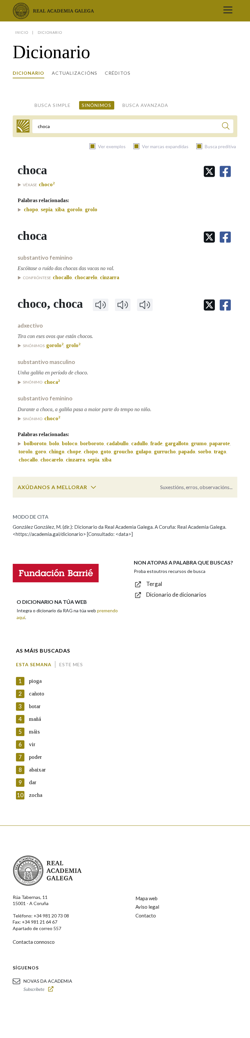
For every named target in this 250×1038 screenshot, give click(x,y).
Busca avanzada (145, 105)
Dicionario (28, 73)
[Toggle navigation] (227, 10)
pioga (35, 681)
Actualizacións (74, 73)
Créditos (118, 73)
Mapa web (146, 898)
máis (34, 732)
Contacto (145, 915)
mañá (35, 719)
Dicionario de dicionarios (176, 594)
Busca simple (53, 105)
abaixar (37, 770)
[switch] (93, 487)
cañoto (36, 694)
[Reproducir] (100, 305)
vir (32, 744)
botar (35, 706)
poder (35, 757)
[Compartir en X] (209, 171)
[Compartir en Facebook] (225, 171)
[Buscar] (225, 127)
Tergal (154, 583)
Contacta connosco (34, 942)
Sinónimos (96, 105)
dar (32, 782)
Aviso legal (147, 907)
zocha (35, 795)
